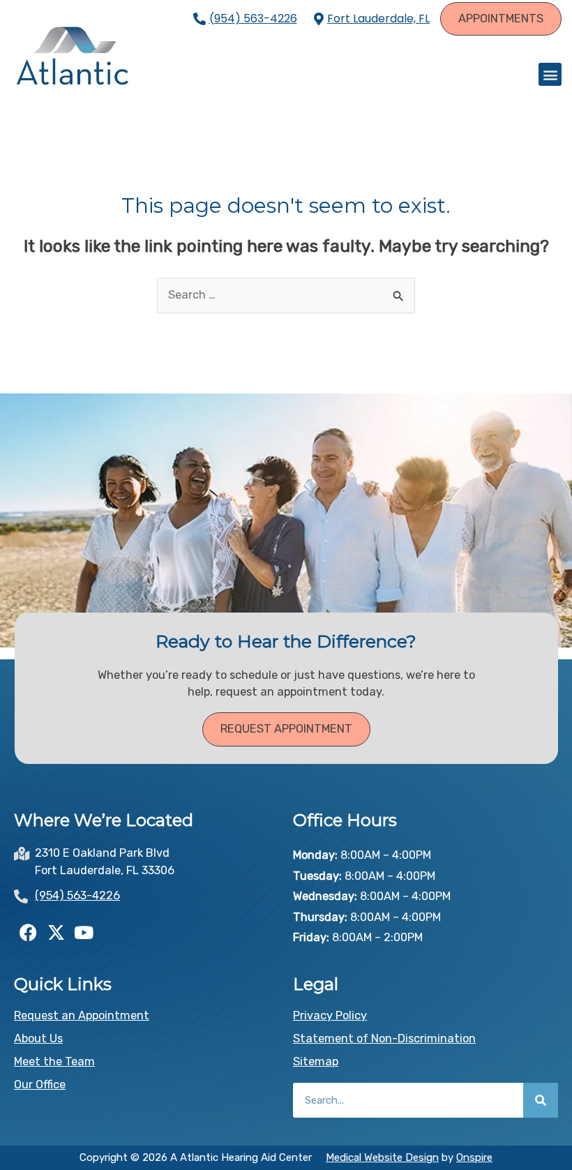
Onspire (474, 1157)
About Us (38, 1038)
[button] (550, 74)
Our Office (40, 1084)
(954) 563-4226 (253, 18)
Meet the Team (54, 1061)
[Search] (540, 1100)
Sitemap (315, 1061)
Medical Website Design (382, 1157)
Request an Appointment (81, 1015)
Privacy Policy (330, 1015)
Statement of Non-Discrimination (384, 1038)
